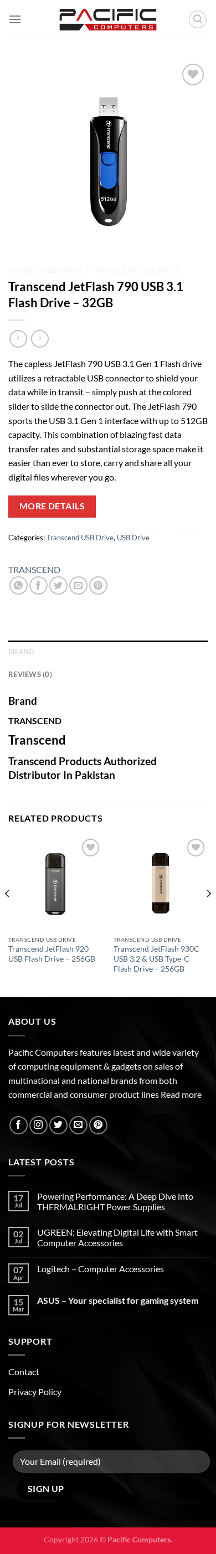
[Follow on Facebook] (18, 1125)
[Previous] (7, 915)
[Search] (198, 19)
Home (20, 270)
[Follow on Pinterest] (98, 1125)
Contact (23, 1371)
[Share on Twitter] (58, 585)
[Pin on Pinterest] (98, 585)
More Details (52, 506)
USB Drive (62, 270)
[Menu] (15, 19)
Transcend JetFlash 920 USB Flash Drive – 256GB (51, 953)
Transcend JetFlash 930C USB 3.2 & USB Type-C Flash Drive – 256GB (156, 958)
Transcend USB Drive (136, 270)
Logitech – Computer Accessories (100, 1268)
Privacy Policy (34, 1391)
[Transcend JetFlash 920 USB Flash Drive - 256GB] (55, 883)
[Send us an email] (78, 1125)
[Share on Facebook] (38, 585)
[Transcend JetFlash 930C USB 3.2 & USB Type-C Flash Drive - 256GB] (161, 883)
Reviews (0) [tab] (30, 674)
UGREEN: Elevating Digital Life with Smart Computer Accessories (117, 1237)
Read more (181, 1094)
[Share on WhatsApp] (18, 585)
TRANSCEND (34, 569)
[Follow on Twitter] (58, 1125)
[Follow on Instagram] (38, 1125)
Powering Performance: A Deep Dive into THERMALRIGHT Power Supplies (115, 1201)
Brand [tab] (21, 651)
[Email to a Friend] (78, 585)
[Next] (208, 915)
